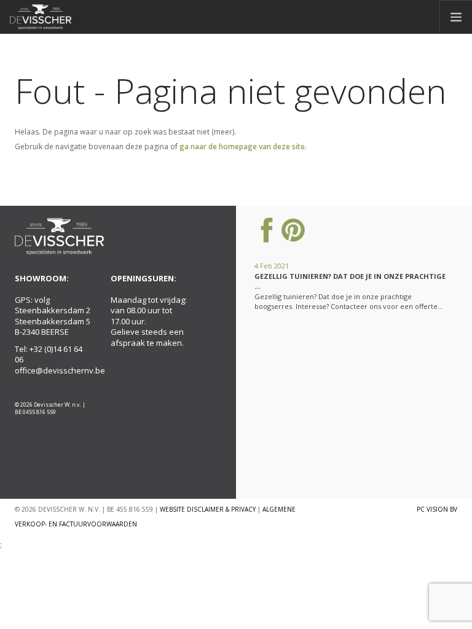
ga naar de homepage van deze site (242, 146)
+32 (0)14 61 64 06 (48, 354)
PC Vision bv (437, 509)
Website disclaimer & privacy (208, 509)
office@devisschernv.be (60, 370)
